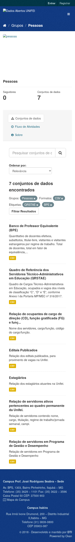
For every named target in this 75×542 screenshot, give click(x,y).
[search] (60, 152)
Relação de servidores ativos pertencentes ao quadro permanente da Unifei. (36, 405)
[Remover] (34, 198)
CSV (12, 257)
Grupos (17, 25)
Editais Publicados (23, 350)
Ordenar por (17, 165)
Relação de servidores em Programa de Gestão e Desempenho (36, 443)
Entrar (51, 3)
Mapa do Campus (18, 500)
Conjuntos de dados (28, 118)
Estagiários (17, 377)
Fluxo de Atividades (27, 126)
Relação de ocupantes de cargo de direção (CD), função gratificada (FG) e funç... (36, 318)
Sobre (18, 135)
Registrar (65, 3)
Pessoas (35, 25)
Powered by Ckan (61, 536)
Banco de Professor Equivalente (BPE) (33, 227)
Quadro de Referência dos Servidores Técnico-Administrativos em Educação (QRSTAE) (36, 274)
